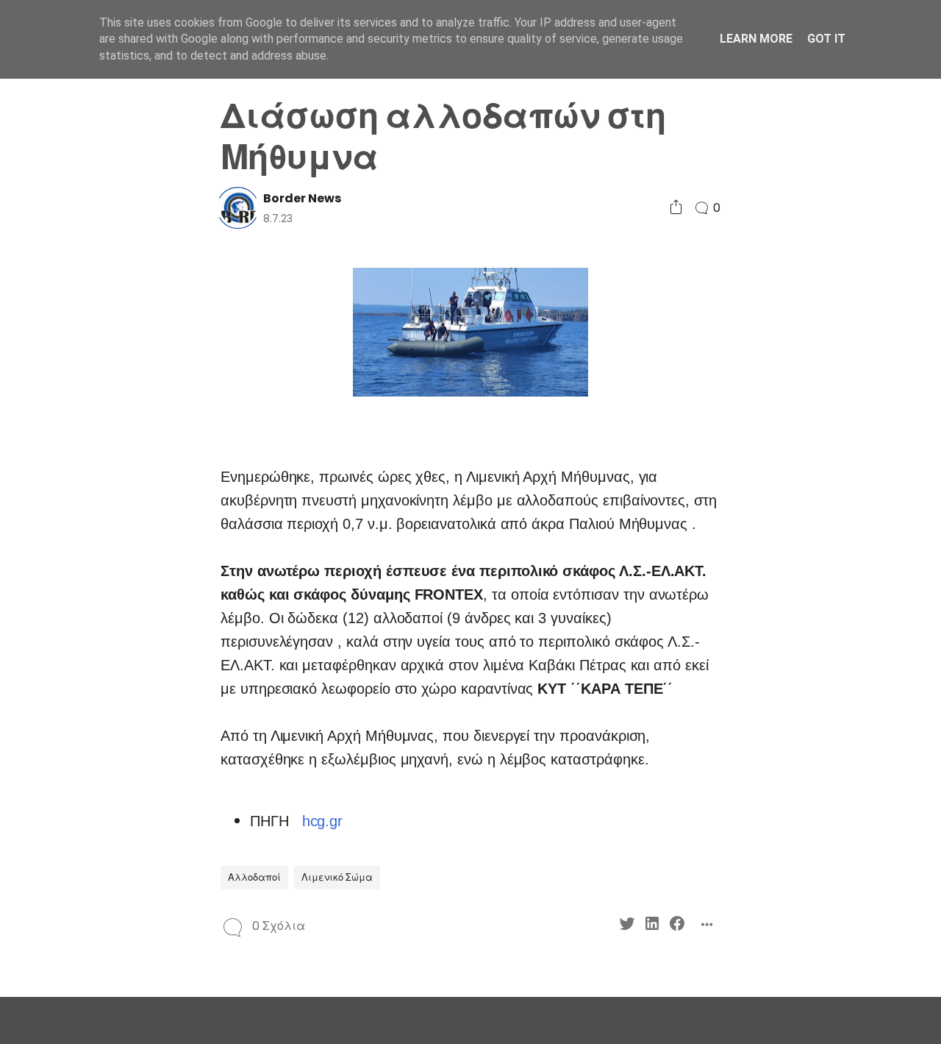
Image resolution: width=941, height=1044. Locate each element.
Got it (826, 39)
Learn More (756, 39)
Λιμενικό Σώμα (337, 877)
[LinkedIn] (82, 425)
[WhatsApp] (82, 452)
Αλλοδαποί (254, 877)
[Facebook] (107, 425)
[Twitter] (57, 425)
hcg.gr (322, 821)
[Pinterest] (57, 452)
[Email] (107, 452)
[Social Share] (676, 208)
